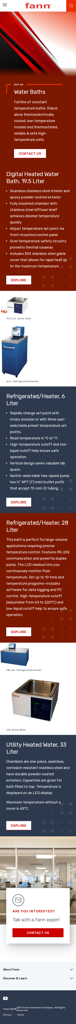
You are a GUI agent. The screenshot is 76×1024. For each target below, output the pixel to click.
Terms (20, 1014)
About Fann (11, 969)
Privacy (7, 1014)
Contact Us (30, 154)
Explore (19, 280)
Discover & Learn (15, 978)
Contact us (38, 933)
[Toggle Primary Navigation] (5, 5)
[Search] (71, 6)
